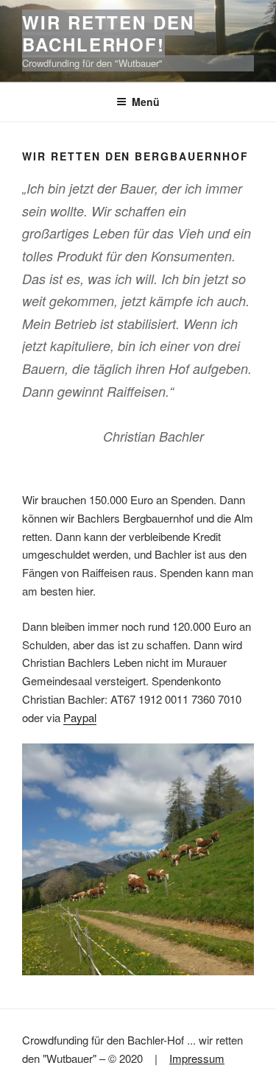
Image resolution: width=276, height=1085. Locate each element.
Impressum (196, 1058)
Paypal (79, 717)
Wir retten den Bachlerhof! (108, 33)
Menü (146, 101)
